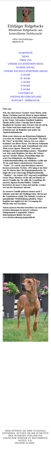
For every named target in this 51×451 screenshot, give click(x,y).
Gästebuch (25, 93)
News (25, 56)
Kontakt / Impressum (25, 100)
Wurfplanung (25, 67)
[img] (25, 14)
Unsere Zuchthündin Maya (25, 63)
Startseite (25, 52)
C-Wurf (25, 82)
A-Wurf (25, 74)
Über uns (25, 60)
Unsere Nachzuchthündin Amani (25, 71)
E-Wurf (25, 89)
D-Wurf (25, 85)
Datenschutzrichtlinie (25, 96)
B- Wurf (25, 78)
